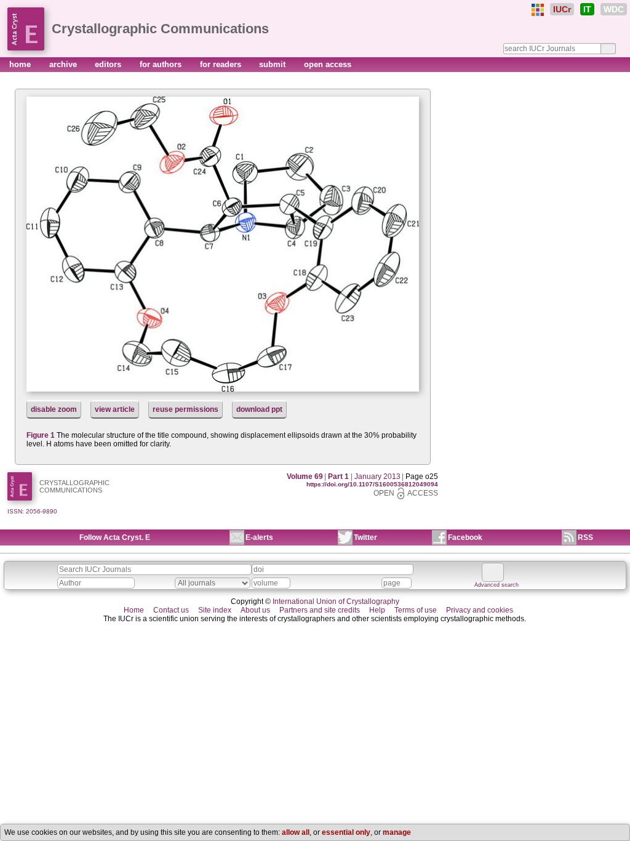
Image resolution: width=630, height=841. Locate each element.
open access (327, 64)
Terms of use (415, 610)
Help (377, 610)
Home (134, 610)
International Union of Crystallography (336, 601)
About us (255, 610)
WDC (614, 9)
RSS (585, 537)
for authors (162, 64)
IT (587, 9)
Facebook (465, 537)
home (21, 64)
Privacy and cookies (479, 610)
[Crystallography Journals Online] (537, 10)
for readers (222, 64)
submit (273, 64)
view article (115, 409)
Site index (214, 610)
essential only (346, 832)
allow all (295, 832)
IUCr (562, 9)
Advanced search (496, 585)
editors (109, 64)
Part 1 (338, 476)
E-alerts (259, 537)
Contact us (171, 610)
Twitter (365, 537)
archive (64, 64)
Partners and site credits (319, 610)
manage (397, 832)
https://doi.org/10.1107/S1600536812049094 (372, 484)
